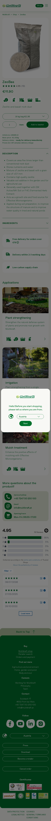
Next (25, 423)
